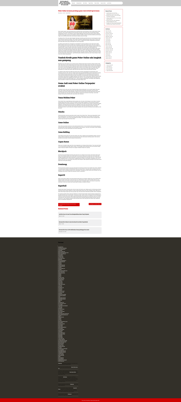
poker (59, 296)
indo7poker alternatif (62, 295)
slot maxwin (60, 310)
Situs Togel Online (61, 271)
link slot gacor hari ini (62, 303)
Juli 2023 (107, 39)
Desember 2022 (108, 48)
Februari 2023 (108, 45)
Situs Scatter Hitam (61, 333)
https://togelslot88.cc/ (62, 260)
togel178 (59, 274)
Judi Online (109, 3)
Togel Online (90, 3)
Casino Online (103, 3)
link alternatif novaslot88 (62, 340)
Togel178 (59, 262)
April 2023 (107, 43)
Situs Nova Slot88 (61, 323)
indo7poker (60, 288)
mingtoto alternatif (61, 339)
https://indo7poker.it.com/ (62, 321)
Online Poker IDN (61, 278)
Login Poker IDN (61, 338)
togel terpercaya (61, 361)
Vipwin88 (60, 263)
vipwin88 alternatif (61, 261)
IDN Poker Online (61, 309)
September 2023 (109, 36)
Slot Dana (60, 347)
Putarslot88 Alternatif (62, 350)
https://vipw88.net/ (61, 251)
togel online (60, 312)
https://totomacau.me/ (62, 341)
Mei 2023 (107, 41)
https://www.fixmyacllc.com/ (63, 252)
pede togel (60, 286)
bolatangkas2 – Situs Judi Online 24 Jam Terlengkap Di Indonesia (64, 3)
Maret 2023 (108, 44)
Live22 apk (60, 306)
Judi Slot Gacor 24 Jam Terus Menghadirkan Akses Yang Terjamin (74, 214)
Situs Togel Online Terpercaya (63, 313)
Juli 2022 (107, 54)
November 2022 (108, 50)
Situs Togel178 (60, 344)
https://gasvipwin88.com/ (62, 270)
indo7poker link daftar (62, 294)
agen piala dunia (61, 355)
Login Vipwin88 (61, 354)
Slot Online (85, 3)
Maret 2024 (108, 30)
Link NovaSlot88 (61, 329)
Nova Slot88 (60, 322)
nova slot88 (60, 304)
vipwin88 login (60, 353)
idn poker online (61, 277)
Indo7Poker (60, 280)
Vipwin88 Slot (60, 246)
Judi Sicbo (60, 285)
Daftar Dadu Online (61, 284)
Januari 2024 (108, 32)
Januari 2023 (108, 47)
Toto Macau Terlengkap (62, 248)
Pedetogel (60, 363)
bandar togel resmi (61, 272)
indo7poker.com (61, 302)
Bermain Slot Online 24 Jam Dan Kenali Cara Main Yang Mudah (73, 222)
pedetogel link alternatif (62, 359)
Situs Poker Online (61, 258)
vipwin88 (59, 267)
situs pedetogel (61, 357)
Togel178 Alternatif (61, 265)
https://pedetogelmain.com (63, 314)
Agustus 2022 (108, 52)
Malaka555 (60, 259)
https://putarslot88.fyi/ (62, 327)
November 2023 (108, 33)
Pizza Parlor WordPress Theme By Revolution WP (90, 400)
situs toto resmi (61, 345)
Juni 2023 (107, 40)
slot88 (59, 301)
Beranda (73, 3)
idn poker (80, 32)
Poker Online (97, 3)
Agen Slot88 (60, 254)
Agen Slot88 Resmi (61, 332)
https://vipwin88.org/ (62, 253)
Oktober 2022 (108, 51)
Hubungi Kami (78, 3)
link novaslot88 (61, 349)
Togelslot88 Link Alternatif (63, 305)
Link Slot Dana (60, 257)
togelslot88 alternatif (62, 298)
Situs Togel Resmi (61, 311)
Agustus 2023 (108, 37)
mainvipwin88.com (61, 268)
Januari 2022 (108, 58)
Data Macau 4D (61, 287)
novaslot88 (60, 250)
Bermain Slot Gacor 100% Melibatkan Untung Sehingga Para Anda (74, 229)
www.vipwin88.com (61, 249)
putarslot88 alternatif (62, 297)
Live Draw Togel (61, 292)
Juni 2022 (107, 55)
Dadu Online (60, 283)
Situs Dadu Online (73, 372)
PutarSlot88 (60, 335)
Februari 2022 (108, 56)
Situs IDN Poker (61, 279)
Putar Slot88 (60, 326)
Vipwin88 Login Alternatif (62, 348)
